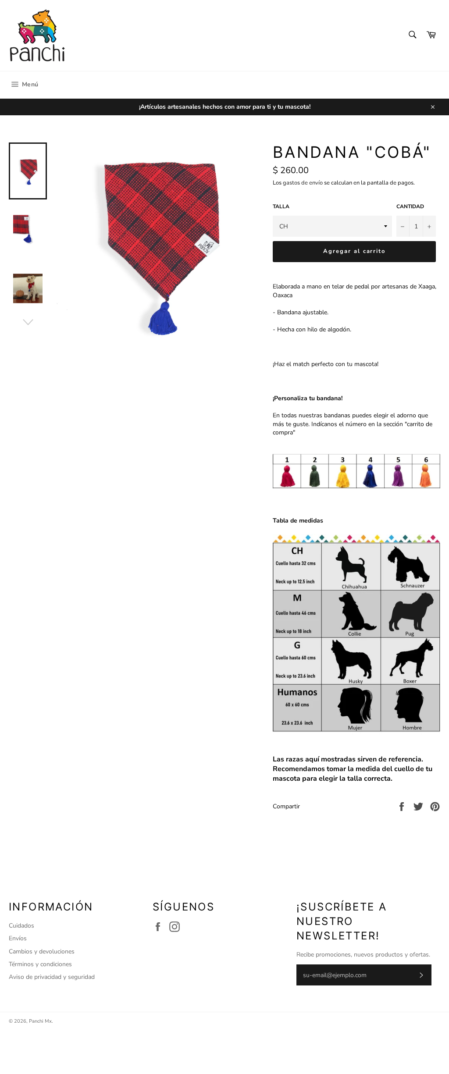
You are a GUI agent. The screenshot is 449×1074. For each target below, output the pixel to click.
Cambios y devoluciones (42, 951)
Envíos (18, 938)
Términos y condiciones (40, 964)
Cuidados (21, 925)
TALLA (281, 206)
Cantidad (410, 206)
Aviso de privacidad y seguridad (52, 977)
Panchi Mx (40, 1021)
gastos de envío (303, 183)
